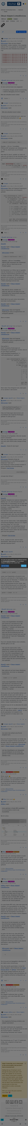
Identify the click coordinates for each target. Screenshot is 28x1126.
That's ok (23, 565)
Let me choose (5, 565)
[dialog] (14, 563)
